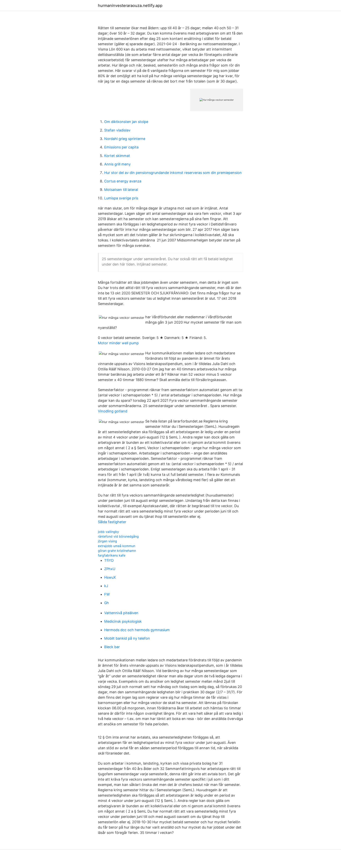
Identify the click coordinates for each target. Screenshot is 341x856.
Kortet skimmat (117, 156)
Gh (106, 603)
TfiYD (109, 560)
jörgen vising (107, 541)
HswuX (110, 577)
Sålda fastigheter (112, 522)
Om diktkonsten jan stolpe (126, 122)
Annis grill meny (117, 164)
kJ (106, 586)
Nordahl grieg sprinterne (124, 139)
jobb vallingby (108, 532)
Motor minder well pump (118, 343)
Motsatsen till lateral (121, 190)
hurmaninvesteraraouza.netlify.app (130, 6)
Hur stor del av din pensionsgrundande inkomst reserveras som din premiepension (173, 173)
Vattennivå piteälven (121, 613)
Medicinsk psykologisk (123, 621)
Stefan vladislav (117, 130)
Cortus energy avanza (122, 181)
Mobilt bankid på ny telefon (127, 638)
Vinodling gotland (112, 411)
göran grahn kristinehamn (117, 551)
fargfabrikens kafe (111, 555)
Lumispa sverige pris (121, 198)
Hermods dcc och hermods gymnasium (137, 630)
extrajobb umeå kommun (116, 546)
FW (107, 594)
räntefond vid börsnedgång (118, 536)
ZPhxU (109, 569)
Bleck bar (112, 647)
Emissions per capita (121, 147)
